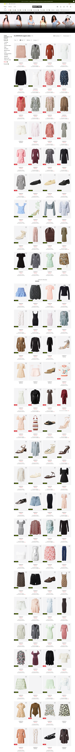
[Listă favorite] (67, 6)
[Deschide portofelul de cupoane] (57, 6)
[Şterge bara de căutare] (70, 10)
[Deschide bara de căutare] (61, 10)
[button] (57, 36)
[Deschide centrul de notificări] (64, 7)
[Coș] (70, 6)
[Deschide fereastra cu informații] (73, 1)
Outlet (7, 3)
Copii (15, 6)
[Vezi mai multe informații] (20, 67)
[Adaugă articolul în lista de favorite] (26, 44)
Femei (5, 6)
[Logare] (60, 6)
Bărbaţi (10, 6)
